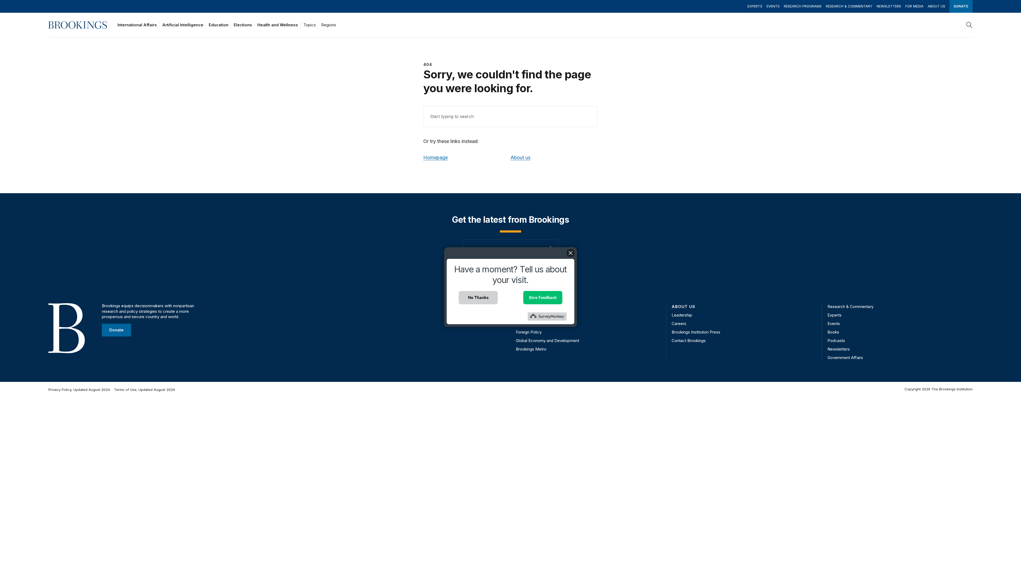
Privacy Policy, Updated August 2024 (79, 389)
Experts (754, 6)
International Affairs (137, 24)
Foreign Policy (529, 332)
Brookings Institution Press (696, 332)
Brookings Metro (531, 349)
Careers (679, 323)
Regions (328, 24)
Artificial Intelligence (182, 24)
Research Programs (803, 6)
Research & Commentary (849, 6)
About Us (936, 6)
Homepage (435, 157)
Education (218, 24)
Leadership (682, 315)
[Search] (969, 25)
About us (520, 157)
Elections (243, 24)
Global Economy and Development (547, 340)
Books (833, 332)
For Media (914, 6)
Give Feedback (543, 297)
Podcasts (836, 340)
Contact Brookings (689, 340)
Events (773, 6)
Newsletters (889, 6)
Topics (309, 24)
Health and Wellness (277, 24)
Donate (961, 6)
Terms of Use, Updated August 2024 (144, 389)
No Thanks (478, 297)
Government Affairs (845, 357)
